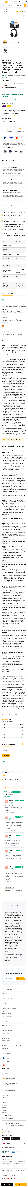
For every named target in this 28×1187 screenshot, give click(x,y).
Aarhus (4, 1097)
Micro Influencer (6, 1013)
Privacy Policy (18, 1173)
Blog (3, 1043)
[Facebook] (3, 1178)
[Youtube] (9, 1178)
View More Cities (6, 1115)
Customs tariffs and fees (9, 1008)
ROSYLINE (4, 11)
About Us (4, 993)
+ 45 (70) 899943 (8, 1132)
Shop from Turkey (7, 1166)
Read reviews (7, 796)
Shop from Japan (7, 1161)
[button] (16, 2)
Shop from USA (6, 1159)
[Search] (25, 5)
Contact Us (5, 996)
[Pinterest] (15, 1178)
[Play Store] (15, 1139)
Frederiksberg (5, 1105)
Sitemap (4, 1003)
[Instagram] (5, 1178)
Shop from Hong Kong (19, 1161)
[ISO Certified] (16, 1152)
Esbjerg (4, 1107)
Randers (4, 1110)
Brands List (5, 1028)
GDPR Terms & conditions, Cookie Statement (14, 1046)
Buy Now (10, 147)
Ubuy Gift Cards (6, 1040)
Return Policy (5, 1033)
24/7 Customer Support (12, 1123)
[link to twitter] (18, 42)
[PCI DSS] (5, 1152)
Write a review (6, 755)
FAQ (3, 1035)
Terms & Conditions (8, 1173)
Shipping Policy (6, 1011)
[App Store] (6, 1139)
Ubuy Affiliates (6, 1048)
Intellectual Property (7, 1001)
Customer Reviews (7, 1030)
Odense (4, 1100)
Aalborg (4, 1102)
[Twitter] (12, 1178)
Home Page (5, 9)
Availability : (5, 85)
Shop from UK (16, 1159)
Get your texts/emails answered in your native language (15, 1126)
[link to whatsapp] (10, 42)
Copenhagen (5, 1095)
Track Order (5, 1006)
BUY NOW (21, 1184)
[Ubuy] (6, 1)
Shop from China (18, 1163)
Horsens (4, 1112)
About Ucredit (5, 1038)
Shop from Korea (7, 1163)
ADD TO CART (7, 1184)
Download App (6, 1025)
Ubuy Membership (7, 1016)
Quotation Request (7, 998)
